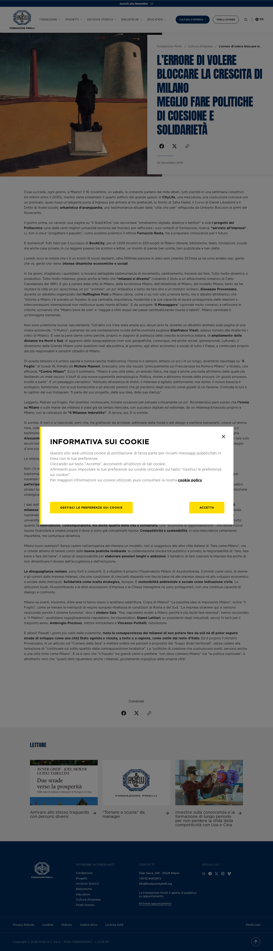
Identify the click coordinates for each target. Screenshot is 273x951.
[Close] (223, 437)
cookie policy (190, 480)
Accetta (206, 507)
